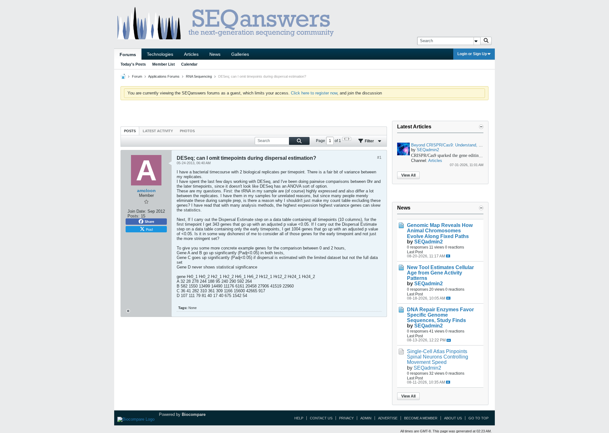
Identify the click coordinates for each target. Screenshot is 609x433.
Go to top (478, 418)
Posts (130, 131)
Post (149, 229)
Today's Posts (133, 64)
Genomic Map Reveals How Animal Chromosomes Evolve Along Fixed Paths (440, 231)
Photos (187, 131)
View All (408, 175)
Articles (191, 54)
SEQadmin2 (428, 149)
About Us (453, 418)
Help (298, 418)
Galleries (240, 54)
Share (149, 221)
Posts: (134, 216)
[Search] (486, 41)
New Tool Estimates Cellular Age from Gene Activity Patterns (440, 273)
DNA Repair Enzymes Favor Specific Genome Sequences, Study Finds (440, 315)
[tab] (130, 130)
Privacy (346, 418)
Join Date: (137, 211)
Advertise (387, 418)
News (214, 54)
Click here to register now (314, 93)
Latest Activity (158, 131)
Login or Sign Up (472, 54)
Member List (163, 64)
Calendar (189, 64)
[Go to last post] (448, 256)
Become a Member (420, 418)
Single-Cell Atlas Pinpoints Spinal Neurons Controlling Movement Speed (437, 357)
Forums (128, 54)
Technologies (160, 54)
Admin (365, 418)
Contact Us (321, 418)
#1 (379, 157)
